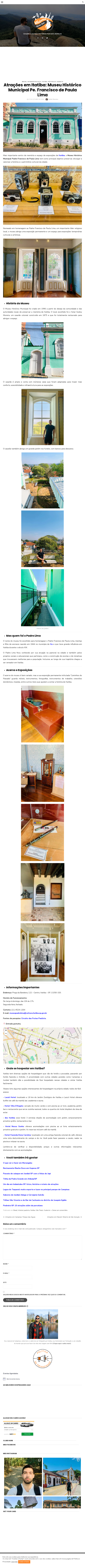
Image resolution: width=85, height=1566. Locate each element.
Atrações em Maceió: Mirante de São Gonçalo (63, 1217)
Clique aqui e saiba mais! (61, 1343)
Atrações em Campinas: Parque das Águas (20, 1217)
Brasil (24, 81)
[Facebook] (37, 38)
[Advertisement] (42, 62)
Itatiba (44, 81)
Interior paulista (34, 81)
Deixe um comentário (59, 1210)
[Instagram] (42, 38)
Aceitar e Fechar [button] (24, 1562)
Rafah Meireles (53, 99)
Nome (6, 1264)
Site (4, 1282)
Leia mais (14, 1562)
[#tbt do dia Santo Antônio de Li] (62, 1476)
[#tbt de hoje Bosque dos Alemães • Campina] (23, 1476)
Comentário (8, 1234)
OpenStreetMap (71, 1063)
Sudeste (60, 81)
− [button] (6, 1033)
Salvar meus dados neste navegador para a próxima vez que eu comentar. (34, 1295)
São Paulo (52, 81)
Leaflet (62, 1063)
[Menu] (2, 2)
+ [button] (6, 1030)
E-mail (6, 1273)
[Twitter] (47, 38)
